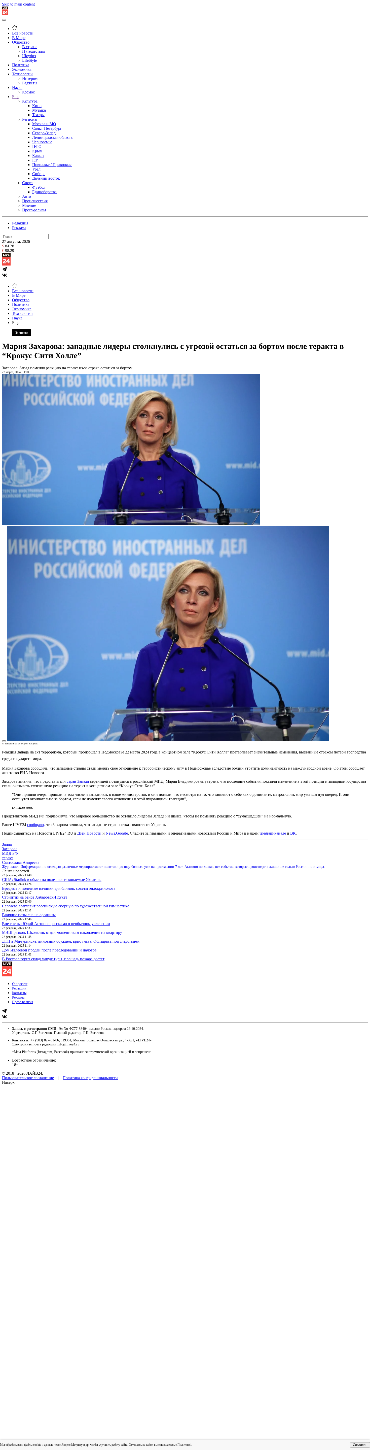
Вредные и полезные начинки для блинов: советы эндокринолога (58, 888)
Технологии (22, 74)
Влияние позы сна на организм (29, 915)
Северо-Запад (44, 133)
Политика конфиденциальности (90, 1078)
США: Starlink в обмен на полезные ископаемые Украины (51, 879)
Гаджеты (29, 83)
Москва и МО (44, 124)
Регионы (29, 119)
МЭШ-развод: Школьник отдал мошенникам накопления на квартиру (62, 932)
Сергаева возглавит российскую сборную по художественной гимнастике (65, 906)
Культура (30, 101)
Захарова (9, 849)
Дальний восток (46, 178)
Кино (37, 106)
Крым (37, 151)
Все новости (22, 33)
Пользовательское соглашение (28, 1078)
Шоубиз (29, 56)
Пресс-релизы (34, 210)
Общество (20, 42)
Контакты (19, 993)
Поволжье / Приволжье (52, 164)
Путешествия (33, 51)
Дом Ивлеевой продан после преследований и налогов (49, 950)
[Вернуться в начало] (5, 14)
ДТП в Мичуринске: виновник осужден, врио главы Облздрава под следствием (70, 941)
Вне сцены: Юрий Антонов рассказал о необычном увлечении (56, 923)
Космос (28, 92)
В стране (29, 47)
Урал (36, 169)
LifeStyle (29, 60)
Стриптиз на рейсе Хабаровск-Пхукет (34, 897)
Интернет (30, 78)
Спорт (27, 183)
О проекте (19, 984)
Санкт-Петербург (47, 128)
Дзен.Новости (89, 833)
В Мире (18, 38)
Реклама (19, 227)
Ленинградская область (52, 137)
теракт (7, 858)
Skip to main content (18, 4)
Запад (7, 844)
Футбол (38, 187)
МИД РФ (10, 853)
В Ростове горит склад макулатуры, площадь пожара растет (53, 959)
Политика (20, 65)
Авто (26, 196)
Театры (38, 115)
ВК (293, 833)
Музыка (39, 110)
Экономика (21, 69)
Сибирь (38, 174)
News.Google (117, 833)
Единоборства (44, 192)
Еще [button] (15, 322)
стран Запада (78, 781)
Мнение (29, 205)
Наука (17, 87)
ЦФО (37, 146)
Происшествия (35, 201)
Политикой (184, 1444)
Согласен (360, 1445)
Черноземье (42, 142)
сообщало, (36, 824)
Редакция (20, 223)
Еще (15, 96)
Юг (35, 160)
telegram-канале (273, 833)
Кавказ (38, 155)
